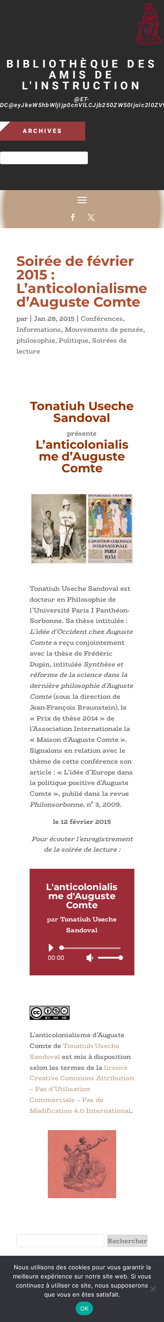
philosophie (35, 340)
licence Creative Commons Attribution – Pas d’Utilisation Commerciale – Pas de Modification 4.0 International (82, 1089)
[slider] (108, 957)
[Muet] (90, 958)
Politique (73, 340)
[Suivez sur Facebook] (73, 217)
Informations (38, 329)
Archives (42, 131)
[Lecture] (50, 947)
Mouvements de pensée (104, 329)
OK (84, 1308)
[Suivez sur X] (91, 217)
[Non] (152, 1288)
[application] (82, 953)
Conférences (102, 318)
